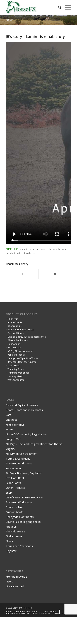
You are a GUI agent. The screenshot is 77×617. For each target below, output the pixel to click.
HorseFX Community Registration (26, 434)
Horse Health (14, 347)
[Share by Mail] (55, 274)
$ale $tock (13, 318)
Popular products (16, 354)
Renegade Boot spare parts (22, 361)
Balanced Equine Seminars (22, 405)
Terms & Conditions (18, 458)
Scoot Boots (14, 365)
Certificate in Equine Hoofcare (24, 497)
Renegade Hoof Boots (20, 517)
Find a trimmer (15, 536)
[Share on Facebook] (22, 274)
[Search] (57, 7)
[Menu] (66, 7)
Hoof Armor (14, 343)
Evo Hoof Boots (15, 333)
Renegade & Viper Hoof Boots (23, 358)
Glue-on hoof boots (18, 340)
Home (9, 429)
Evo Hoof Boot (15, 478)
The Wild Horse (15, 531)
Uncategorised (15, 376)
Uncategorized (15, 586)
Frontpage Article (16, 576)
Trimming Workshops (18, 372)
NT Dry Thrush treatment (20, 351)
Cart (8, 415)
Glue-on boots (14, 512)
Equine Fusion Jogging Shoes (23, 521)
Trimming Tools (15, 369)
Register (11, 551)
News (9, 20)
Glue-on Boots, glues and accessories (27, 336)
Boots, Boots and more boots (24, 410)
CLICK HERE (12, 249)
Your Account (14, 468)
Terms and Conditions (19, 546)
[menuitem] (57, 7)
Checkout (11, 419)
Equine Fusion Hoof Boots (21, 329)
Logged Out (13, 439)
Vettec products (16, 379)
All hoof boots (15, 322)
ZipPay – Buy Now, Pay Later (24, 473)
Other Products (15, 487)
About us (11, 526)
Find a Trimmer (15, 424)
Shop (9, 492)
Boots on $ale (15, 325)
